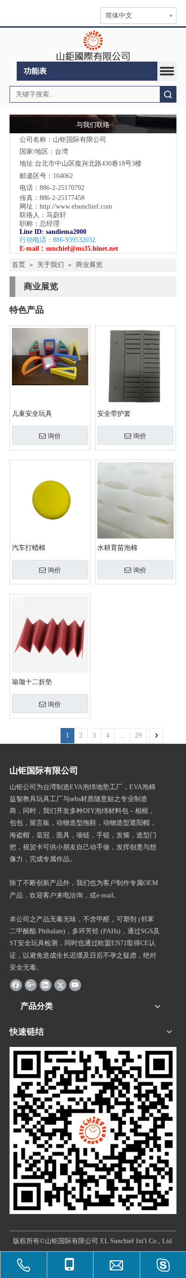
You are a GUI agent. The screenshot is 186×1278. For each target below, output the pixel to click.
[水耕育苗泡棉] (135, 499)
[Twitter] (60, 985)
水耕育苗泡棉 (117, 547)
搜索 (168, 94)
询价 (54, 436)
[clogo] (93, 45)
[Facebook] (16, 985)
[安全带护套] (135, 365)
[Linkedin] (46, 985)
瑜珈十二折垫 (32, 682)
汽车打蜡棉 (28, 547)
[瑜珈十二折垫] (50, 633)
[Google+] (31, 985)
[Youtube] (75, 985)
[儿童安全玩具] (50, 355)
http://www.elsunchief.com (76, 206)
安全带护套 (114, 413)
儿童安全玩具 (32, 413)
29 (138, 735)
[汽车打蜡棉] (50, 499)
